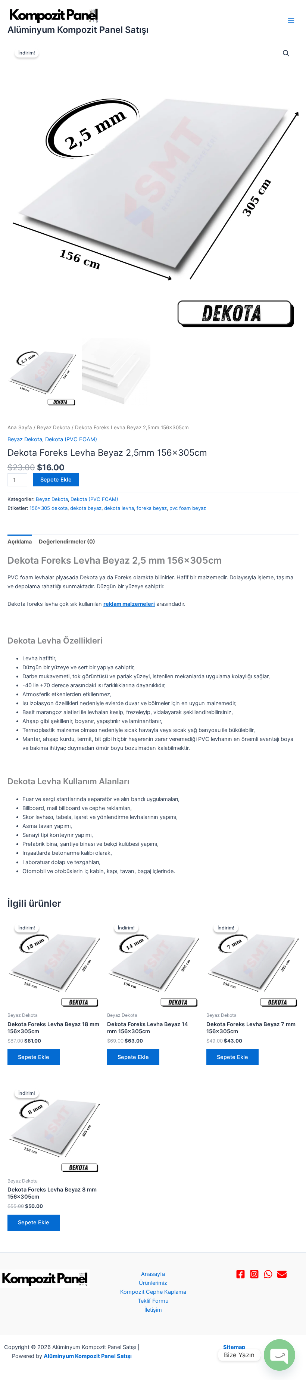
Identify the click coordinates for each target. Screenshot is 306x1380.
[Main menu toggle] (291, 20)
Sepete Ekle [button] (33, 1057)
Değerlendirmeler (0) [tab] (67, 541)
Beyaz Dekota (53, 427)
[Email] (282, 1274)
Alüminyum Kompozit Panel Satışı (78, 29)
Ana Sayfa (19, 427)
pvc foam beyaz (187, 508)
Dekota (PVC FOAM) (71, 439)
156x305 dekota (48, 508)
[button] (286, 53)
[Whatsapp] (268, 1274)
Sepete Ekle (56, 479)
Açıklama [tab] (19, 541)
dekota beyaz (86, 508)
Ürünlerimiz (153, 1283)
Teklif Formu (153, 1301)
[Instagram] (254, 1274)
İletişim (153, 1309)
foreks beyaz (152, 508)
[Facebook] (240, 1274)
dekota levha (119, 508)
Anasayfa (153, 1274)
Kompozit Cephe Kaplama (153, 1292)
